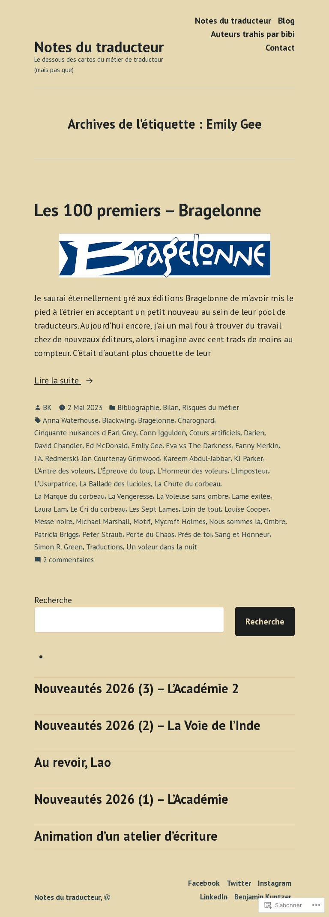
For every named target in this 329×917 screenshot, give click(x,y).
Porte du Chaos (150, 534)
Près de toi (195, 534)
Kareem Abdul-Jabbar (196, 458)
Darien (254, 432)
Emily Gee (146, 445)
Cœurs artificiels (214, 432)
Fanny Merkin (256, 445)
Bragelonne (156, 420)
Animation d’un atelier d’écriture (126, 835)
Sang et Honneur (242, 534)
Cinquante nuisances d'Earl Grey (85, 432)
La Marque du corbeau (69, 496)
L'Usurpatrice (55, 484)
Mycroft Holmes (180, 521)
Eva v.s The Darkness (199, 445)
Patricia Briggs (56, 534)
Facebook (204, 883)
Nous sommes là (234, 521)
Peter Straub (102, 534)
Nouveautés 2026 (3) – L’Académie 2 (136, 688)
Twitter (239, 883)
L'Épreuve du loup (125, 471)
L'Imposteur (249, 471)
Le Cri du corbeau (98, 509)
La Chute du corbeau (187, 484)
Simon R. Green (58, 547)
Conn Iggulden (163, 432)
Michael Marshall (103, 521)
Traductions (104, 547)
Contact (280, 47)
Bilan (171, 407)
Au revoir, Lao (72, 762)
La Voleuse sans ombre (192, 496)
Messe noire (53, 521)
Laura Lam (50, 509)
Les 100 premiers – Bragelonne (147, 210)
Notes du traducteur (99, 47)
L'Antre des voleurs (64, 471)
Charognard (196, 420)
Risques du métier (210, 407)
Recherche (53, 600)
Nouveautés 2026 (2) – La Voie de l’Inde (147, 725)
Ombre (274, 521)
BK (47, 407)
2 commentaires (68, 560)
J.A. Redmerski (56, 458)
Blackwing (118, 420)
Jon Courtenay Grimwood (120, 458)
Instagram (274, 883)
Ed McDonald (107, 445)
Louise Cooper (246, 509)
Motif (142, 521)
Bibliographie (138, 407)
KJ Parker (248, 458)
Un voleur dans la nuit (161, 547)
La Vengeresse (130, 496)
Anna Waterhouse (71, 420)
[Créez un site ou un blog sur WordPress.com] (107, 897)
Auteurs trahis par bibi (253, 34)
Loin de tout (201, 509)
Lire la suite (57, 380)
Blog (286, 20)
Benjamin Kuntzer (262, 897)
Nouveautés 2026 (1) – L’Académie (131, 798)
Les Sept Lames (154, 509)
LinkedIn (213, 897)
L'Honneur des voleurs (192, 471)
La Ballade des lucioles (115, 484)
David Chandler (58, 445)
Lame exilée (251, 496)
